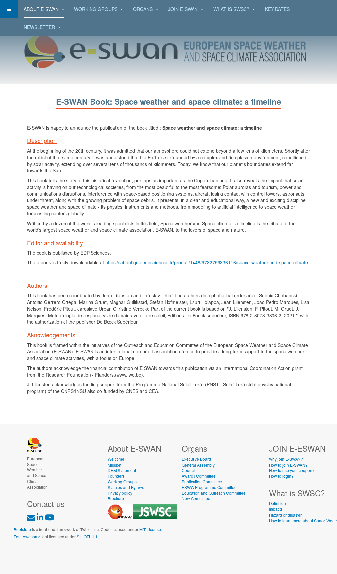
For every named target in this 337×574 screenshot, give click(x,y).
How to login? (281, 476)
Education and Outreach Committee (214, 493)
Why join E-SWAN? (286, 459)
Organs (143, 9)
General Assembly (198, 465)
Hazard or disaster (285, 515)
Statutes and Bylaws (126, 487)
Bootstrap (22, 529)
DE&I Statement (122, 470)
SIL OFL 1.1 (87, 536)
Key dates (277, 9)
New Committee (196, 498)
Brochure (116, 498)
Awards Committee (199, 476)
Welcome (116, 459)
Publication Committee (202, 481)
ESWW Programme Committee (209, 487)
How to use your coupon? (292, 470)
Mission (114, 465)
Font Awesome (27, 536)
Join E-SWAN (183, 9)
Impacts (276, 509)
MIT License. (150, 529)
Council (188, 470)
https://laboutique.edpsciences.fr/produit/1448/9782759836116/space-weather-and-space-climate (206, 262)
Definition (277, 503)
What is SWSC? (232, 9)
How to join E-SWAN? (288, 465)
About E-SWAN (42, 9)
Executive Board (196, 459)
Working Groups (96, 9)
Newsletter (40, 27)
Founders (116, 476)
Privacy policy (120, 493)
